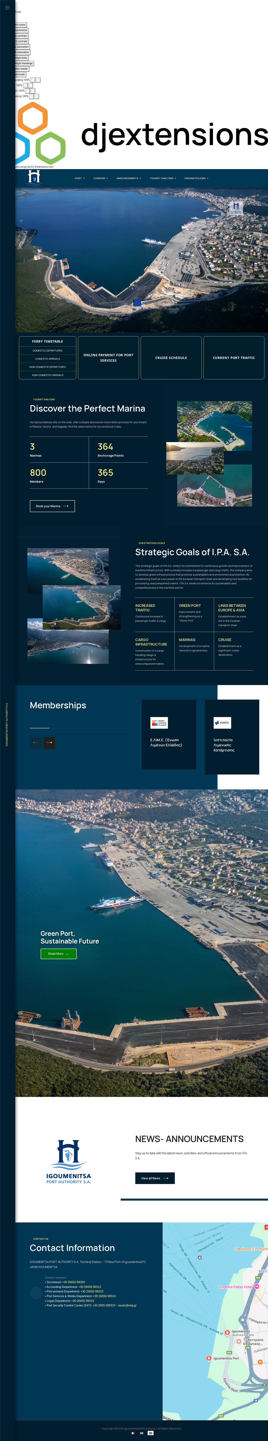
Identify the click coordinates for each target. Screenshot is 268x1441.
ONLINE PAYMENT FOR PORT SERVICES (108, 358)
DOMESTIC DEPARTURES (47, 350)
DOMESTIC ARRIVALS (47, 358)
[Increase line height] (32, 91)
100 (74, 1368)
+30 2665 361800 (93, 1363)
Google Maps (45, 1400)
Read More (58, 954)
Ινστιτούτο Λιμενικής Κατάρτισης (224, 745)
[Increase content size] (38, 80)
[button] (7, 7)
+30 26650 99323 (92, 1291)
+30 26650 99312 (89, 1286)
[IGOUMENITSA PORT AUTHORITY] (34, 178)
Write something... (56, 1342)
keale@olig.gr (128, 1305)
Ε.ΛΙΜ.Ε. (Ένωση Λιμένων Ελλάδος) (166, 742)
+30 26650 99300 (73, 1282)
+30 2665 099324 (104, 1305)
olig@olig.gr (52, 1324)
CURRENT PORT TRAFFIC (234, 358)
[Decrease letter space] (31, 96)
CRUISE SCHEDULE (171, 358)
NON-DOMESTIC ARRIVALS (47, 375)
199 (71, 1372)
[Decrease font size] (25, 85)
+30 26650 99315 (82, 1300)
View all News (150, 1178)
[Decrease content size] (32, 80)
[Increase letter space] (36, 96)
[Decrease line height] (27, 91)
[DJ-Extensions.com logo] (134, 132)
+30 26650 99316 (104, 1296)
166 (61, 1377)
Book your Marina (48, 506)
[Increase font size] (30, 85)
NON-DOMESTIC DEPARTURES (48, 367)
